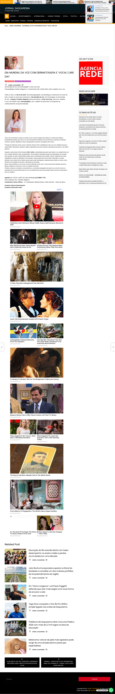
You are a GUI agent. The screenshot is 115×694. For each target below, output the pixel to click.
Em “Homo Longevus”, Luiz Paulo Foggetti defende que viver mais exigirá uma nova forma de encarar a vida (51, 589)
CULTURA (12, 16)
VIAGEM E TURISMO (54, 16)
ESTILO (65, 16)
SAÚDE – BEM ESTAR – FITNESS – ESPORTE (19, 21)
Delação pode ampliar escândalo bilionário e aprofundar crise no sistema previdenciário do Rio (92, 182)
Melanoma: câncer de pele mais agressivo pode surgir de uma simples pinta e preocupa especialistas (26, 2)
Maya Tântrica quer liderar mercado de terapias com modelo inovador (89, 2)
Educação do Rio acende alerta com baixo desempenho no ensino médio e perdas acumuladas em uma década (48, 553)
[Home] (7, 16)
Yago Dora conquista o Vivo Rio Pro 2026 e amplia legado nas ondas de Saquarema (92, 142)
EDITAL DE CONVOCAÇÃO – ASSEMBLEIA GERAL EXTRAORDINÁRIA (92, 176)
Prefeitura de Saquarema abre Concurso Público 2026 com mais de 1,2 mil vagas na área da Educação (51, 625)
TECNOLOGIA (55, 21)
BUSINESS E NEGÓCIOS (42, 21)
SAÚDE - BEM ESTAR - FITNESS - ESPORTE (23, 81)
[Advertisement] (57, 38)
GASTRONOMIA (84, 16)
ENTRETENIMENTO (25, 16)
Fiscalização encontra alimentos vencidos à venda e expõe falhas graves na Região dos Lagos (57, 2)
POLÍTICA (74, 16)
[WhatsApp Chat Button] (111, 690)
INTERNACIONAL (39, 16)
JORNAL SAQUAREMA (17, 8)
